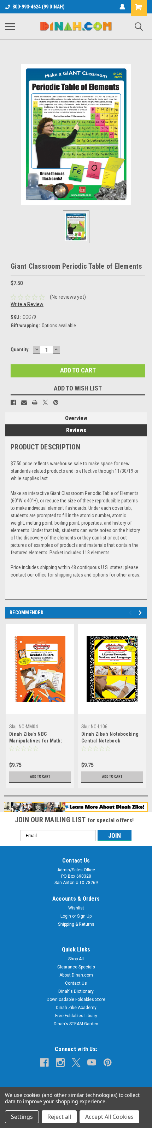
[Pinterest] (56, 402)
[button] (76, 807)
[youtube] (91, 1062)
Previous (131, 612)
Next (141, 612)
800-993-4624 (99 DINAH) (38, 7)
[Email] (24, 402)
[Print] (34, 402)
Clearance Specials (76, 967)
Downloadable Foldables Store (76, 999)
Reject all (59, 1117)
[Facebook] (13, 402)
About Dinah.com (76, 975)
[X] (45, 402)
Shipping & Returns (76, 924)
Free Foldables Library (76, 1015)
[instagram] (60, 1062)
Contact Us (76, 983)
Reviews (76, 430)
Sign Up (84, 916)
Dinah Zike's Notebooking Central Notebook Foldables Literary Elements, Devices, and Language (110, 738)
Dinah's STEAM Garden (76, 1023)
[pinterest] (107, 1062)
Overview (76, 418)
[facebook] (44, 1062)
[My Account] (122, 7)
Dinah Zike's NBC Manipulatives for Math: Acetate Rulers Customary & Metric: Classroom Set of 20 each (39, 738)
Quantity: (20, 349)
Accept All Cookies (109, 1117)
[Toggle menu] (10, 26)
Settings (22, 1117)
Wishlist (76, 908)
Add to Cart (40, 776)
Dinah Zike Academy (76, 1007)
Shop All (76, 958)
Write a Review (27, 304)
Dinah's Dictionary (76, 991)
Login (65, 916)
